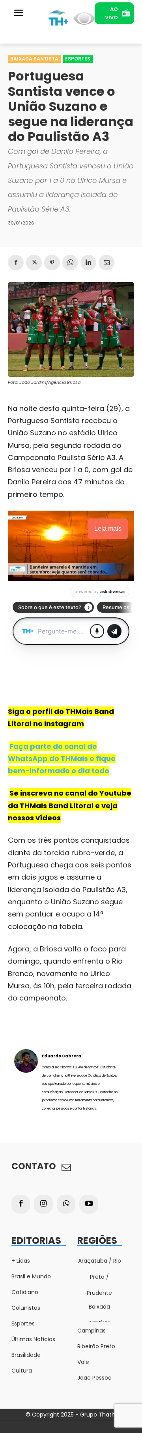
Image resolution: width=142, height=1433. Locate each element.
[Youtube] (88, 1204)
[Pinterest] (52, 262)
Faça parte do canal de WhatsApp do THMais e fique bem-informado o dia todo (62, 758)
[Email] (106, 262)
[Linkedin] (88, 262)
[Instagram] (43, 1204)
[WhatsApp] (70, 262)
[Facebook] (16, 262)
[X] (34, 262)
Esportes (77, 58)
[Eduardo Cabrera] (26, 1081)
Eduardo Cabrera (61, 1056)
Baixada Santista (34, 58)
